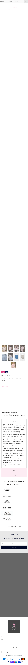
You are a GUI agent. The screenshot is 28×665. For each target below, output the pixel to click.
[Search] (22, 1)
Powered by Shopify (18, 655)
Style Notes (14, 421)
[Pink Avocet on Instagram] (16, 647)
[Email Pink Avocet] (11, 647)
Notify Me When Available (7, 409)
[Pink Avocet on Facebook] (14, 647)
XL (2, 390)
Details (14, 470)
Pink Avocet (11, 655)
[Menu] (0, 1)
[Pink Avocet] (14, 1)
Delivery (14, 475)
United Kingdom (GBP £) (8, 652)
